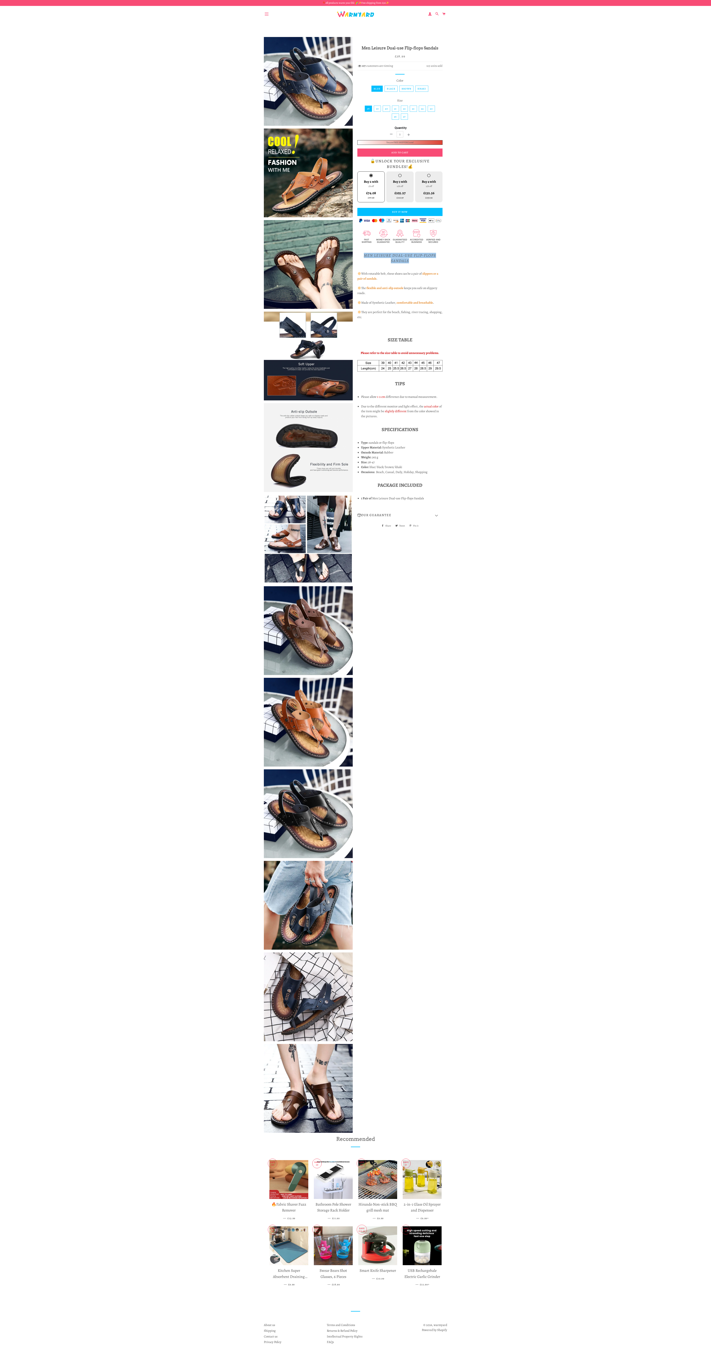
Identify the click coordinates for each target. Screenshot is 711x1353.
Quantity (401, 128)
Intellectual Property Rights (345, 1336)
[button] (400, 515)
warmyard (440, 1325)
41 (395, 108)
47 (404, 116)
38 (368, 108)
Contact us (271, 1336)
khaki (422, 88)
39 (377, 108)
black (391, 88)
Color (399, 80)
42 (404, 108)
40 (386, 108)
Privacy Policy (272, 1342)
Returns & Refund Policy (342, 1331)
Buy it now (400, 211)
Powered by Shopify (434, 1330)
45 (431, 108)
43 (413, 108)
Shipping (270, 1331)
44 (422, 108)
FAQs (330, 1342)
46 (395, 116)
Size (400, 100)
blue (377, 88)
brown (406, 88)
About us (269, 1325)
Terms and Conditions (341, 1325)
